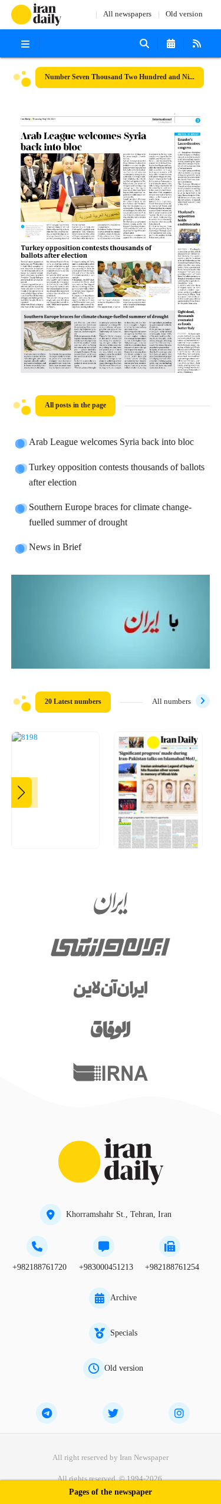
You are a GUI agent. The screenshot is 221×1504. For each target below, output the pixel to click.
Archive (123, 1298)
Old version (184, 14)
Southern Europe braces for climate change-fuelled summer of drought (110, 515)
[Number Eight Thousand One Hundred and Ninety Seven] (158, 794)
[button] (21, 792)
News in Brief (55, 547)
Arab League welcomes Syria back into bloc (111, 442)
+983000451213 (106, 1267)
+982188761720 (39, 1267)
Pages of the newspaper (110, 1492)
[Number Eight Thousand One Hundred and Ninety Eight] (25, 738)
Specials (123, 1333)
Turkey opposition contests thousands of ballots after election (116, 475)
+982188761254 (172, 1267)
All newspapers (127, 14)
